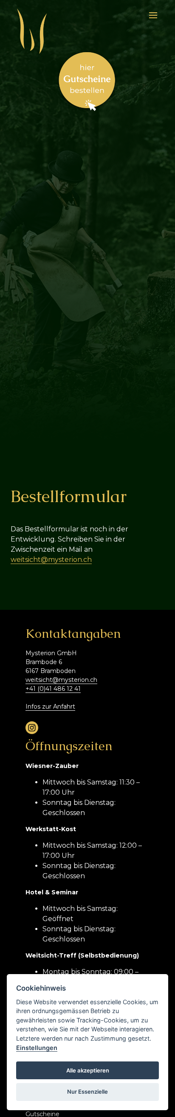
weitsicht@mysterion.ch (51, 560)
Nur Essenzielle (87, 1091)
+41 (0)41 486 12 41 (53, 689)
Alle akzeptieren (87, 1070)
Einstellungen (36, 1047)
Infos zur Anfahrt (50, 706)
